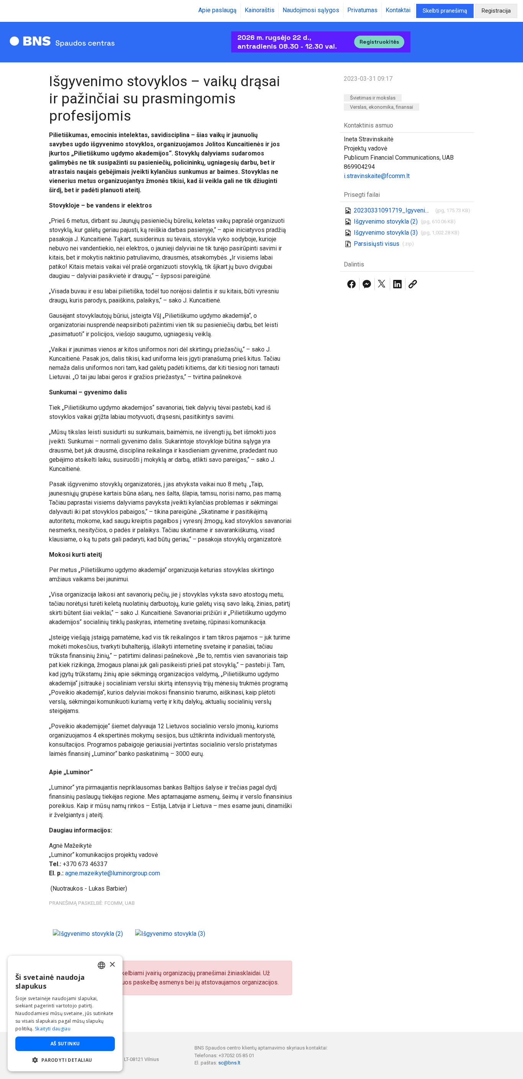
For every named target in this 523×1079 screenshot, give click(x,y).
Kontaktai (398, 10)
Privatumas (362, 10)
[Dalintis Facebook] (351, 284)
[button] (65, 1060)
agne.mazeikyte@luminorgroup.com (112, 873)
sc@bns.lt (229, 1063)
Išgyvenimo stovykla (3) (386, 232)
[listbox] (101, 965)
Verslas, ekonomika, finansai (381, 107)
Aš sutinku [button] (65, 1043)
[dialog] (65, 1013)
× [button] (112, 965)
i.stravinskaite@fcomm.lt (377, 176)
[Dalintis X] (382, 284)
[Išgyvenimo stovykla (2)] (88, 933)
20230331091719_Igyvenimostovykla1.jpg (393, 210)
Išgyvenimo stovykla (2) (386, 221)
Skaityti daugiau (52, 1028)
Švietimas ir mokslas (373, 98)
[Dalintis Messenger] (366, 284)
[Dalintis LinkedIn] (397, 284)
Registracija (496, 10)
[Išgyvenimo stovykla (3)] (170, 933)
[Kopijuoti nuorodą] (412, 284)
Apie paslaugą (217, 10)
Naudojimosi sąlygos (311, 10)
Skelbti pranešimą (445, 10)
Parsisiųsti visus (376, 243)
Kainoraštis (260, 10)
